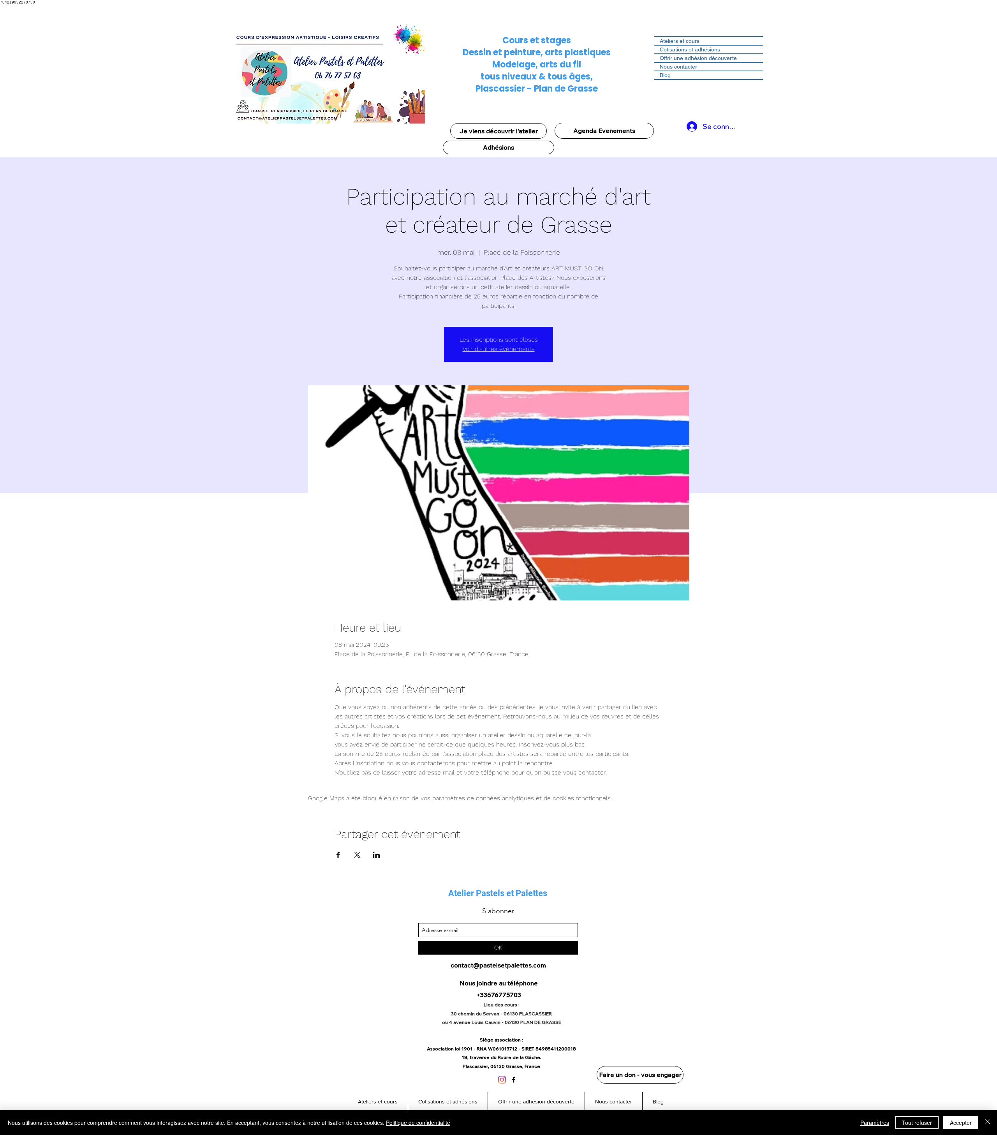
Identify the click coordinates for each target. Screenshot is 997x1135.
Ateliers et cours (679, 41)
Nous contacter (678, 67)
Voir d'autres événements (499, 349)
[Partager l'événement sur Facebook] (338, 855)
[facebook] (514, 1080)
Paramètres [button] (874, 1122)
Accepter (961, 1122)
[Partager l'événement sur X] (357, 855)
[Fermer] (987, 1122)
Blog (665, 75)
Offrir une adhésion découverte (698, 58)
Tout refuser (917, 1122)
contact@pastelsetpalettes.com (498, 965)
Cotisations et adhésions (690, 49)
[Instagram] (502, 1080)
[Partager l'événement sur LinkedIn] (376, 855)
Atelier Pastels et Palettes (497, 893)
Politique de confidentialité (418, 1122)
